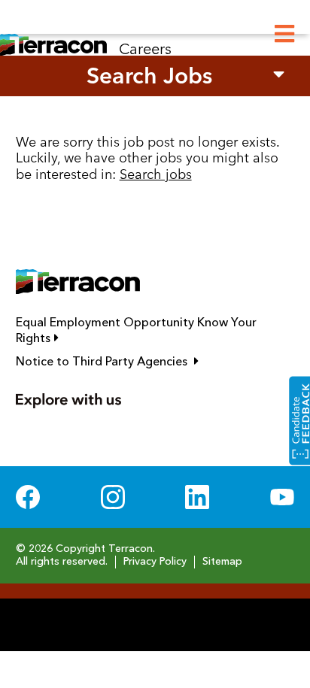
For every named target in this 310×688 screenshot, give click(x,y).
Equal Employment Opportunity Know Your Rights (136, 331)
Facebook (28, 497)
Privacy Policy (155, 561)
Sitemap (222, 561)
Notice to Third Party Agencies (155, 361)
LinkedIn (197, 497)
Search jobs (156, 174)
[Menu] (284, 34)
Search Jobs (149, 75)
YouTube (282, 497)
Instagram (113, 497)
